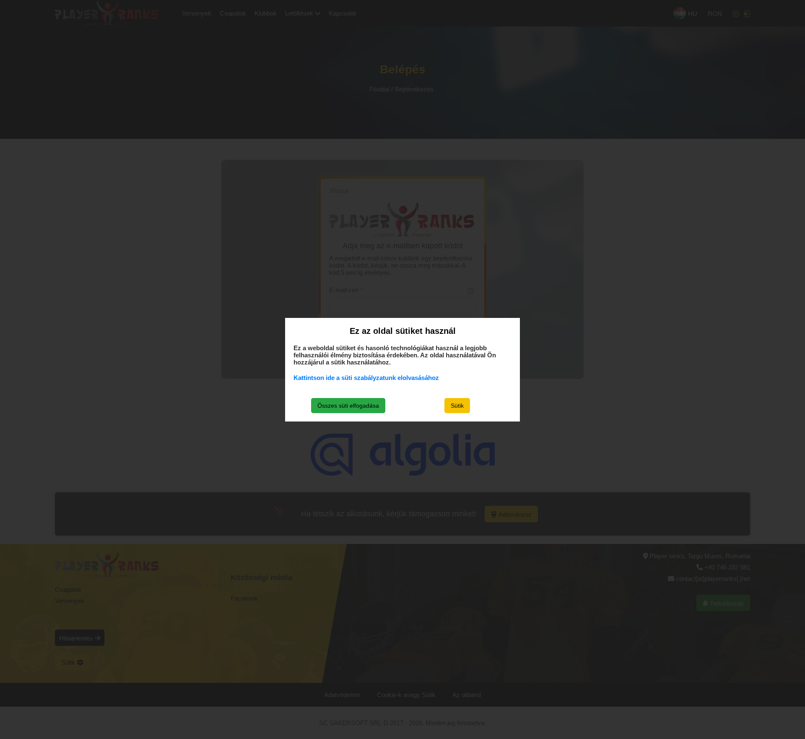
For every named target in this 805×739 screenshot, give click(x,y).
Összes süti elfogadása (348, 405)
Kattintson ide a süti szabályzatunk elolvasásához (366, 377)
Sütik (457, 405)
